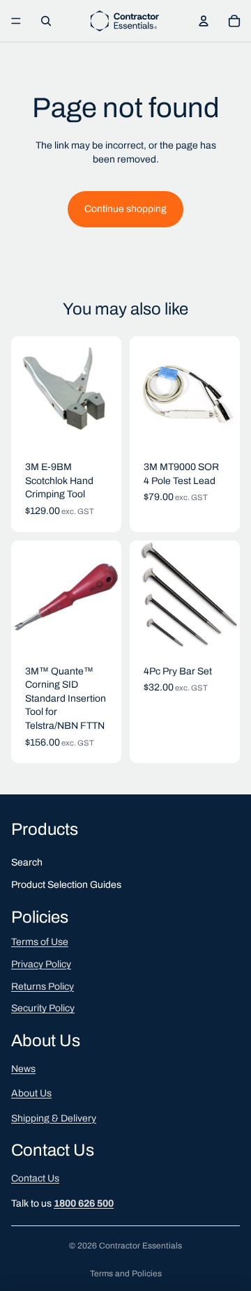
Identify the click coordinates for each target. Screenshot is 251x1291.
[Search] (46, 21)
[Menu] (16, 21)
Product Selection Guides (66, 884)
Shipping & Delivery (53, 1118)
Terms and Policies (126, 1273)
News (23, 1068)
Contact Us (35, 1178)
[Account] (203, 21)
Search (27, 862)
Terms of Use (39, 942)
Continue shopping (125, 209)
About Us (31, 1093)
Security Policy (43, 1008)
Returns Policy (42, 986)
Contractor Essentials (140, 1246)
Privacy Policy (41, 964)
